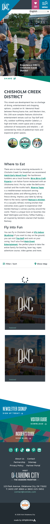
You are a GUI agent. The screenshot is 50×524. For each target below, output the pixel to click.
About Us (19, 459)
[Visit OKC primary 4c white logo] (25, 474)
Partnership (19, 462)
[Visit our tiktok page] (22, 450)
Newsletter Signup (15, 409)
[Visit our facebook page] (16, 450)
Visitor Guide (39, 419)
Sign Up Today (12, 413)
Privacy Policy (16, 466)
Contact (31, 459)
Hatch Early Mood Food (15, 176)
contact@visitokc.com (25, 492)
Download (37, 424)
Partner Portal (33, 466)
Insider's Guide (25, 434)
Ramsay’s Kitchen (36, 200)
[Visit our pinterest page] (33, 450)
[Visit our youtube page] (28, 450)
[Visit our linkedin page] (39, 450)
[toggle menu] (44, 4)
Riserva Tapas (37, 188)
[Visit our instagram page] (10, 450)
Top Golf (20, 239)
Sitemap (32, 462)
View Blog (22, 438)
